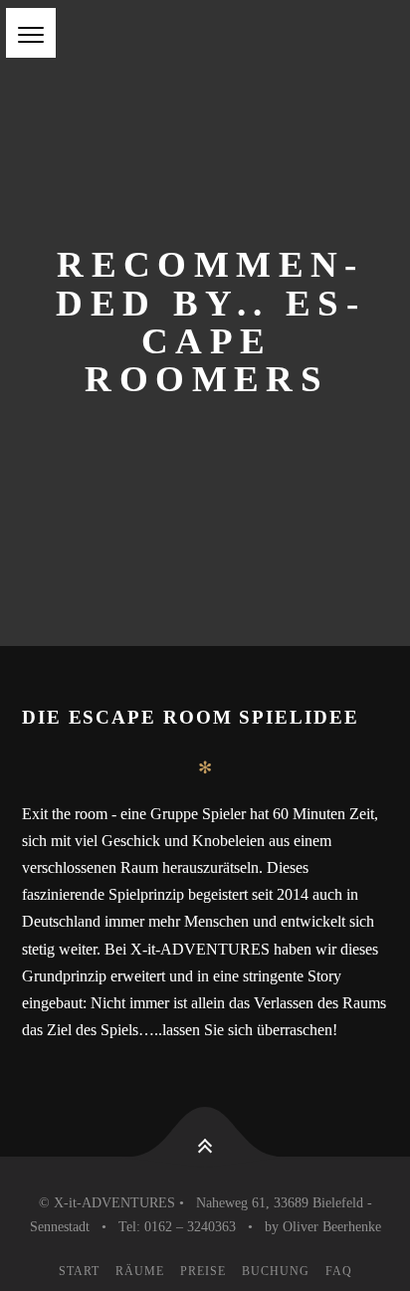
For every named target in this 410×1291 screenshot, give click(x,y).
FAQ (338, 1271)
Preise (203, 1271)
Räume (139, 1271)
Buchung (275, 1271)
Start (79, 1271)
